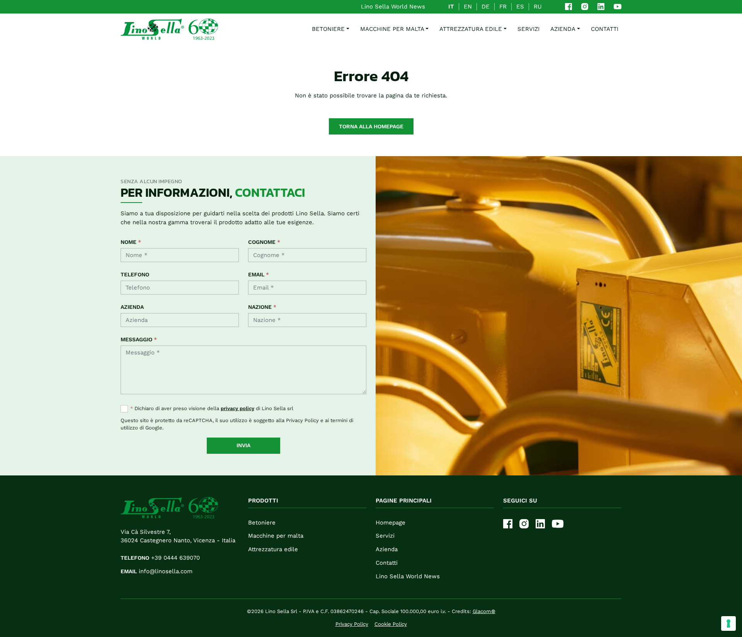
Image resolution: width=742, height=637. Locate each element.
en (468, 6)
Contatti (604, 29)
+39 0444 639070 (160, 557)
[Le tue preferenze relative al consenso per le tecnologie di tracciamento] (728, 623)
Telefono (135, 274)
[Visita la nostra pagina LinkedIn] (600, 6)
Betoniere (262, 522)
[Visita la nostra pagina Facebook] (568, 6)
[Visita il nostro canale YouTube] (617, 6)
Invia (243, 445)
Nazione (262, 307)
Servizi (528, 29)
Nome (131, 242)
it (451, 6)
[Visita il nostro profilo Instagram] (584, 6)
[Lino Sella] (169, 29)
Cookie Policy (390, 624)
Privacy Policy (302, 420)
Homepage (390, 522)
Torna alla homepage (371, 126)
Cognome (264, 242)
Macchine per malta (275, 535)
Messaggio (139, 339)
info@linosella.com (156, 571)
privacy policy (237, 408)
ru (538, 6)
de (486, 6)
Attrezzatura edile (273, 549)
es (520, 6)
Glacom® (484, 611)
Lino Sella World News (393, 6)
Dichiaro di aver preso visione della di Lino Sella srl (211, 408)
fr (503, 6)
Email (258, 274)
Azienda (562, 29)
